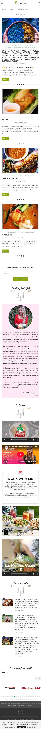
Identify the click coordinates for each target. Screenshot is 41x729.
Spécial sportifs (17, 47)
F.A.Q (7, 719)
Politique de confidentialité (20, 719)
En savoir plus (31, 727)
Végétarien (32, 47)
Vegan (25, 47)
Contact (32, 719)
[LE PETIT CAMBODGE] (20, 160)
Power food (8, 47)
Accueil (4, 9)
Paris (21, 117)
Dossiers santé (9, 45)
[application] (20, 431)
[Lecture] (4, 440)
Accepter (21, 727)
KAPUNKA (5, 120)
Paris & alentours (29, 117)
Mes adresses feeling (12, 117)
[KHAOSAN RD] (20, 216)
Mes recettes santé (20, 45)
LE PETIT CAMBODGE (10, 178)
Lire (4, 79)
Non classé (30, 45)
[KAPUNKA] (20, 101)
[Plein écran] (37, 440)
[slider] (19, 439)
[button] (20, 431)
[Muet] (34, 440)
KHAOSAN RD (7, 235)
